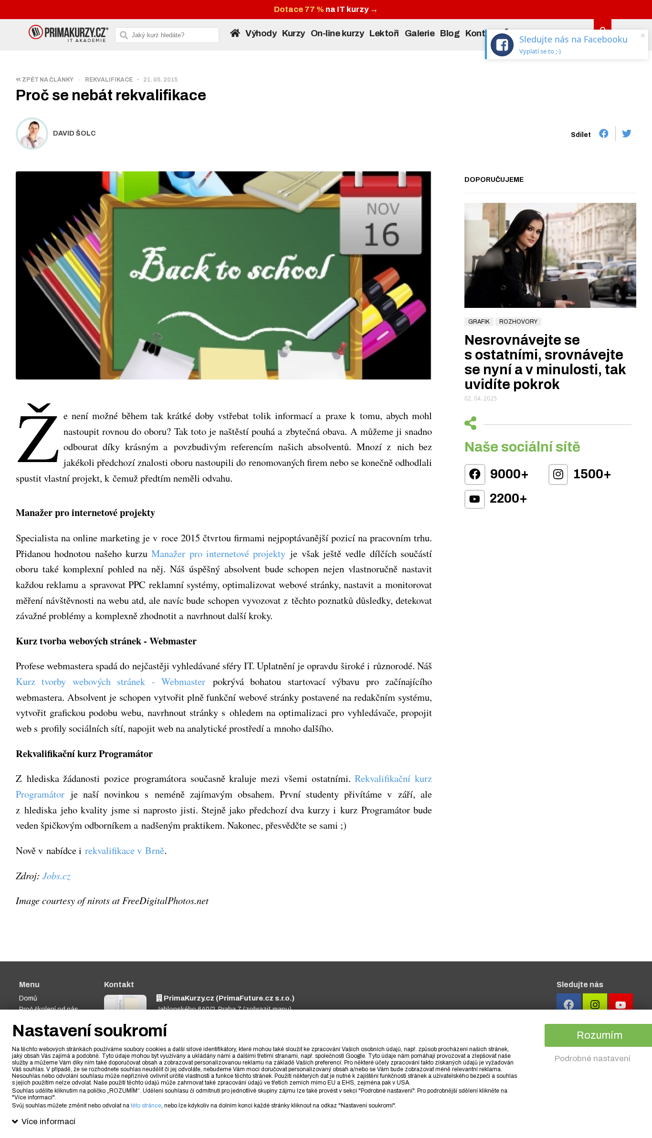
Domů (28, 998)
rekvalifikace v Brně (124, 850)
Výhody (260, 33)
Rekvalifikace (109, 79)
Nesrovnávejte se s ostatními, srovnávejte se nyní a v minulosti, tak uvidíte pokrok (545, 362)
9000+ (508, 474)
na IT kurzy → (326, 9)
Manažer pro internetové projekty (218, 553)
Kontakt (482, 33)
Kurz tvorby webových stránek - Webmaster (110, 681)
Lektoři (384, 33)
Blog (450, 33)
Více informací (48, 1121)
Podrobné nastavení (593, 1058)
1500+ (590, 474)
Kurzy (293, 33)
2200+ (507, 498)
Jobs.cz (56, 875)
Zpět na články (47, 79)
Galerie (420, 33)
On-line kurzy (337, 33)
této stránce (146, 1105)
